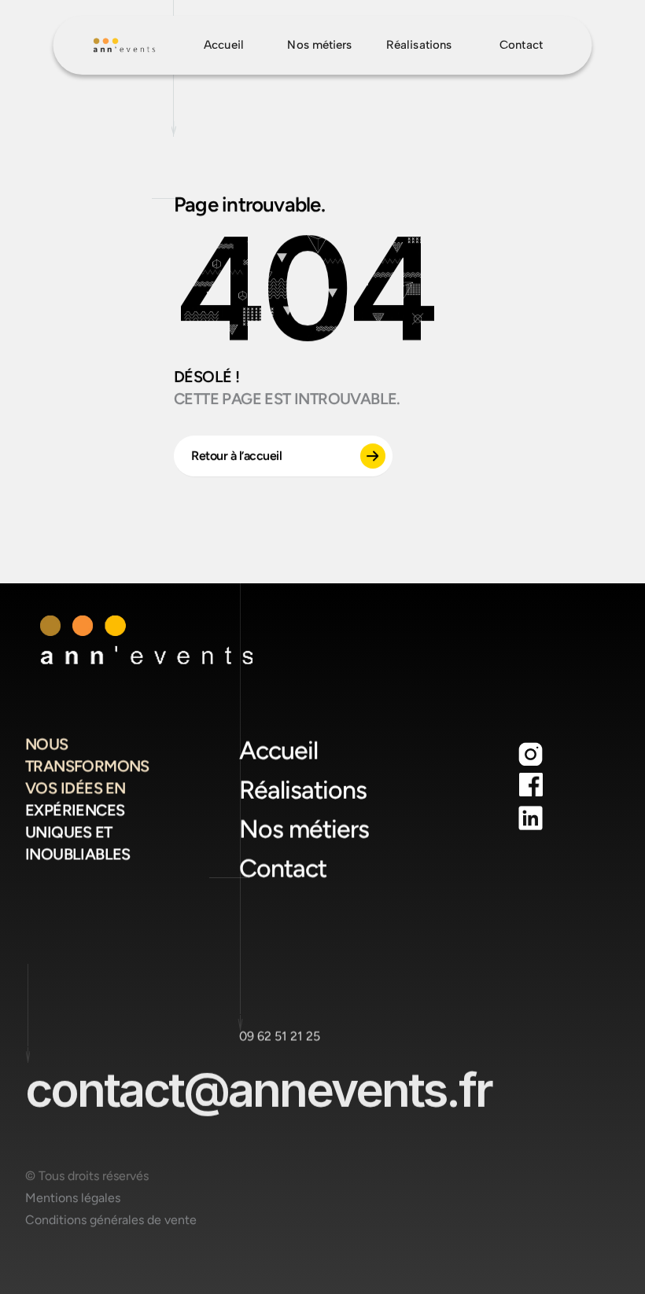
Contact (282, 869)
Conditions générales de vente (111, 1219)
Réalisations (303, 790)
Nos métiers (304, 829)
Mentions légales (72, 1197)
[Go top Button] (125, 45)
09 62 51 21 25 (279, 1035)
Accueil (278, 751)
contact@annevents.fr (258, 1089)
